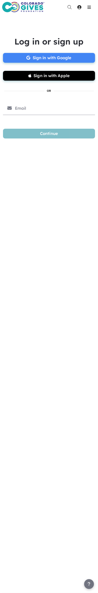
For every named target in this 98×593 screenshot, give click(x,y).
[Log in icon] (79, 7)
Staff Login (15, 587)
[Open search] (69, 7)
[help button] (89, 584)
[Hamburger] (89, 7)
